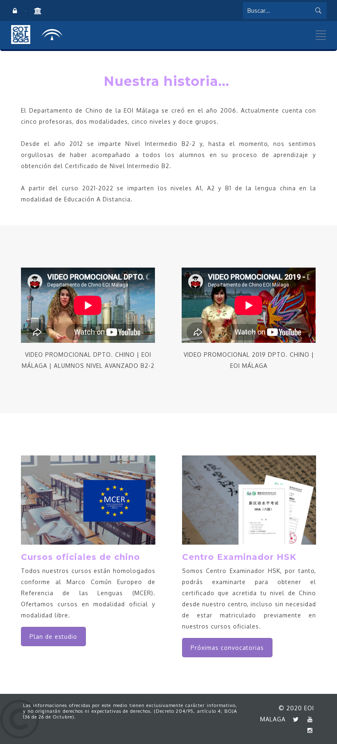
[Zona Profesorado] (14, 11)
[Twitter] (294, 719)
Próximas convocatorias (227, 647)
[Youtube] (308, 719)
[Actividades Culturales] (37, 11)
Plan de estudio (53, 636)
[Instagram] (308, 730)
